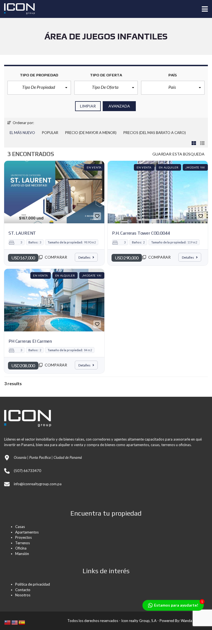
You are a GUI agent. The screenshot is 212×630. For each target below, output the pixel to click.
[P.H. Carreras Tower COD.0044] (158, 192)
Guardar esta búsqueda (178, 154)
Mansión (22, 553)
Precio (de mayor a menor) (90, 132)
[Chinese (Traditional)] (7, 621)
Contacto (22, 590)
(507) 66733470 (27, 470)
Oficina (20, 548)
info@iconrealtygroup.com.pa (38, 484)
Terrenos (22, 543)
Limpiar (88, 106)
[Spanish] (22, 621)
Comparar (55, 257)
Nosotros (22, 595)
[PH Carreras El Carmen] (54, 300)
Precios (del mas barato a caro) (154, 132)
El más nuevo (22, 132)
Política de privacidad (32, 584)
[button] (39, 88)
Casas (20, 526)
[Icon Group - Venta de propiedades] (17, 9)
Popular (50, 132)
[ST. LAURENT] (54, 192)
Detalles (84, 257)
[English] (14, 621)
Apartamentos (27, 532)
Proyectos (23, 537)
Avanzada (119, 106)
